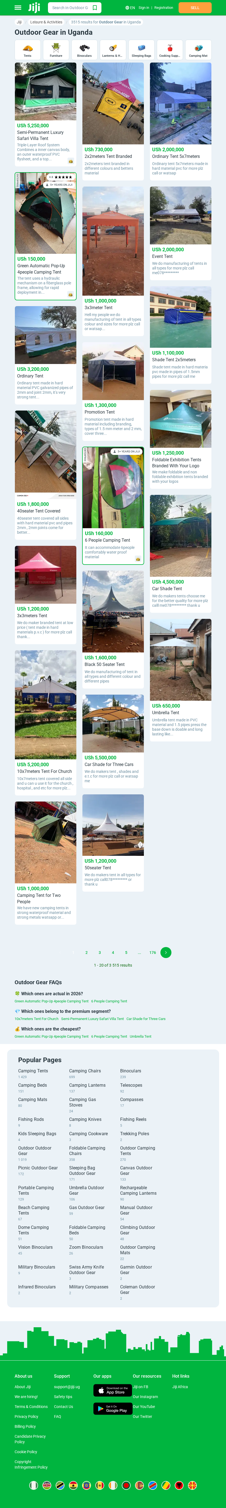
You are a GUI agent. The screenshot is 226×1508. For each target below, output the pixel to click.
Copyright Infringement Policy (31, 1464)
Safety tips (63, 1396)
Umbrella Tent (140, 1036)
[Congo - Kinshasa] (152, 1485)
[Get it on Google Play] (113, 1409)
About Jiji (23, 1387)
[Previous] (60, 952)
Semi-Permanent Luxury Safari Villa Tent (92, 1019)
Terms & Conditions (31, 1406)
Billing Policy (25, 1426)
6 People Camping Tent (109, 1001)
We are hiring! (26, 1396)
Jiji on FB (140, 1387)
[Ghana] (73, 1485)
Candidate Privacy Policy (30, 1439)
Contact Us (63, 1406)
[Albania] (179, 1485)
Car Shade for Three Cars (146, 1019)
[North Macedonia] (192, 1485)
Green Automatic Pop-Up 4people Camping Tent (51, 1001)
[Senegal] (99, 1485)
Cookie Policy (26, 1452)
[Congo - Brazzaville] (166, 1485)
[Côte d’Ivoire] (113, 1485)
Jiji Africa (180, 1387)
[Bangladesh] (126, 1485)
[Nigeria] (33, 1485)
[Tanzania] (60, 1485)
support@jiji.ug (67, 1387)
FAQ (57, 1416)
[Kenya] (46, 1485)
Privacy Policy (26, 1416)
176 (152, 952)
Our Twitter (142, 1416)
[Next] (165, 952)
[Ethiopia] (86, 1485)
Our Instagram (145, 1396)
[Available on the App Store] (112, 1391)
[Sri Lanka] (139, 1485)
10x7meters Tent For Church (36, 1019)
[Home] (34, 7)
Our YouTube (144, 1406)
